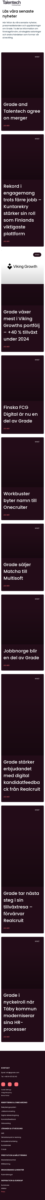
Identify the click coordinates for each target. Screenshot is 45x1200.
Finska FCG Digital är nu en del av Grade (21, 414)
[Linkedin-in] (3, 1084)
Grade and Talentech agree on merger (22, 111)
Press (3, 1192)
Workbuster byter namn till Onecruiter (20, 500)
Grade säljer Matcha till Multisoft (17, 571)
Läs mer (7, 126)
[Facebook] (10, 1084)
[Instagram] (16, 1084)
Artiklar (3, 1188)
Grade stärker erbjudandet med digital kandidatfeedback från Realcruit (22, 775)
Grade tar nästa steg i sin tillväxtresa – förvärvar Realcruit (21, 907)
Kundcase (5, 1185)
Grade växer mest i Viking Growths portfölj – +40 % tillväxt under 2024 (22, 325)
